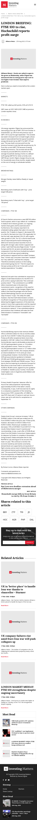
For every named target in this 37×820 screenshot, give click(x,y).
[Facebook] (3, 780)
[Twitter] (6, 780)
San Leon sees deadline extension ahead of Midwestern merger (18, 487)
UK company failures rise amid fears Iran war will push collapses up (18, 638)
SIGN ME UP (29, 542)
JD (29, 512)
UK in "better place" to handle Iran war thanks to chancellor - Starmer (18, 589)
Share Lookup (7, 791)
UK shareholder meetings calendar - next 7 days (21, 812)
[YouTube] (9, 780)
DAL (32, 519)
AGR (14, 519)
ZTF (13, 512)
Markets (21, 789)
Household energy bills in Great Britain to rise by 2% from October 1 (19, 495)
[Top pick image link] (6, 803)
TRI (21, 512)
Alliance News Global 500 (15, 13)
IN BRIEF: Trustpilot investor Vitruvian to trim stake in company (22, 802)
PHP (23, 519)
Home (3, 13)
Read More (4, 605)
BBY (5, 512)
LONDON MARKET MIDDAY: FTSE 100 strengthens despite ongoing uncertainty (18, 689)
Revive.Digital (22, 776)
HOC (5, 519)
